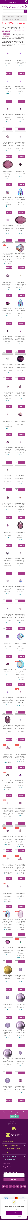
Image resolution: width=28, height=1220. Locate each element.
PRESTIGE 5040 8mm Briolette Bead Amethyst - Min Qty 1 (8, 532)
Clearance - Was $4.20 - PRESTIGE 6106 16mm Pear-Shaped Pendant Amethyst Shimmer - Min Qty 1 (7, 923)
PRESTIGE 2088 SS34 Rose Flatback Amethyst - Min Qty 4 (7, 949)
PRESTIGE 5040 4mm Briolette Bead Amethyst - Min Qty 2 (20, 338)
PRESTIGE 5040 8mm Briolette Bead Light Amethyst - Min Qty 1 (20, 560)
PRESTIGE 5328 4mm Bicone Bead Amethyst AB (20, 116)
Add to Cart (9, 73)
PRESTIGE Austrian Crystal (11, 1148)
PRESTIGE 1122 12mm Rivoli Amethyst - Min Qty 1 (7, 310)
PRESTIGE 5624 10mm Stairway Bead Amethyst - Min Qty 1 (7, 643)
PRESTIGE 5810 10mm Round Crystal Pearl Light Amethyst (20, 1032)
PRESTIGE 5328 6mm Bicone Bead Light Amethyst (8, 588)
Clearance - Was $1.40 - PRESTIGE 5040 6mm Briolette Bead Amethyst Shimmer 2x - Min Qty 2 (20, 950)
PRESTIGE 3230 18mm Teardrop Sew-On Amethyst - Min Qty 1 (20, 394)
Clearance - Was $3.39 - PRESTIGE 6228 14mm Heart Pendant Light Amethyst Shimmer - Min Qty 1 (7, 867)
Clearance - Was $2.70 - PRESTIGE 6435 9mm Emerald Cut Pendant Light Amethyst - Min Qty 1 (20, 839)
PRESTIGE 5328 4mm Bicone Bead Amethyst (8, 60)
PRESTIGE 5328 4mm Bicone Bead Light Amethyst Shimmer (20, 255)
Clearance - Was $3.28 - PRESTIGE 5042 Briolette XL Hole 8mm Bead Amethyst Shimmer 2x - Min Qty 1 (7, 256)
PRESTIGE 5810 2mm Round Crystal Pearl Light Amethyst (8, 1004)
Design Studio (7, 1167)
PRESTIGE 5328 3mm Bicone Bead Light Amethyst (20, 893)
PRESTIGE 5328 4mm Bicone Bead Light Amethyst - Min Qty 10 (20, 449)
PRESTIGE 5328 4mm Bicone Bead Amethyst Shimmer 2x (20, 60)
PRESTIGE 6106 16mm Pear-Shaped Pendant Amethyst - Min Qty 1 (7, 505)
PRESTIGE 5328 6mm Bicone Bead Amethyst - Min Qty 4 (20, 782)
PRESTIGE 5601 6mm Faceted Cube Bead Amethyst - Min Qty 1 (20, 171)
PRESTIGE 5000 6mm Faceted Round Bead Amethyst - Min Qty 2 (20, 810)
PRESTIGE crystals (6, 30)
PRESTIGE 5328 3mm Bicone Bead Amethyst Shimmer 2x (7, 88)
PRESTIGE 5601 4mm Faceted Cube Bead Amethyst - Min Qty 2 (8, 338)
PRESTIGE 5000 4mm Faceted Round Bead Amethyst (7, 116)
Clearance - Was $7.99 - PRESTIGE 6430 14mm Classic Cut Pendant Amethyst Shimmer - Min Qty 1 (20, 673)
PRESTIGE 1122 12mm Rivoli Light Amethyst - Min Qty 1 (20, 421)
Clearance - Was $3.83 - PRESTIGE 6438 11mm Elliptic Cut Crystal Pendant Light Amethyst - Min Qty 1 (20, 923)
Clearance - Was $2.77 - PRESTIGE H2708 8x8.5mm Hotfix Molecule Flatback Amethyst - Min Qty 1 (20, 867)
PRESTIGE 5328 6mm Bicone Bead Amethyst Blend (8, 449)
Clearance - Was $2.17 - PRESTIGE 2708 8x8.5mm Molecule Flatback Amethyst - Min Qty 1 (7, 756)
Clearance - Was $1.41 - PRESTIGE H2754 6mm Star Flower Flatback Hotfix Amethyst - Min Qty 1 (7, 895)
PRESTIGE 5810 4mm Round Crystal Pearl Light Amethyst (20, 977)
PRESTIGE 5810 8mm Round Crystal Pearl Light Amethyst (8, 1088)
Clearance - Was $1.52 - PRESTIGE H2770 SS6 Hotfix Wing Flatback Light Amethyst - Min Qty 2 (7, 811)
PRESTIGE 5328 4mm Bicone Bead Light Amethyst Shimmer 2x (7, 699)
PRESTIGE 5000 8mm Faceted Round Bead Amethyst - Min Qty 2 (20, 1088)
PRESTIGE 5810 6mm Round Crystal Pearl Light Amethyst (8, 1032)
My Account (6, 1163)
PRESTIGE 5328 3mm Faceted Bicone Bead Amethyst (20, 88)
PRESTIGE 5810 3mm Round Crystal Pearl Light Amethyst (20, 1060)
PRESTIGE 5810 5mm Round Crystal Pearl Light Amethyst (20, 1004)
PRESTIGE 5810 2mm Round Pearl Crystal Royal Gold (8, 977)
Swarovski (6, 1152)
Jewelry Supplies (8, 1141)
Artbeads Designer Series (10, 1145)
